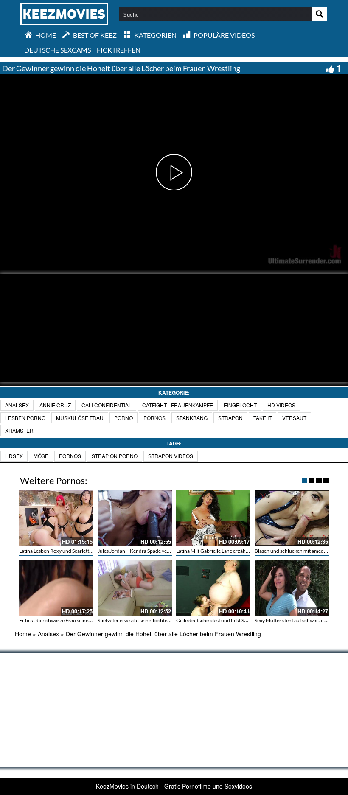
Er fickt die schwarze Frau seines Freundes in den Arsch (80, 620)
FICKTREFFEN (118, 50)
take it (262, 417)
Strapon (230, 417)
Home (23, 634)
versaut (294, 417)
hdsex (14, 455)
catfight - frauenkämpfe (177, 405)
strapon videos (170, 455)
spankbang (192, 417)
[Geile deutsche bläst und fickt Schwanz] (213, 588)
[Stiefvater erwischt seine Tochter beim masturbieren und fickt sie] (135, 588)
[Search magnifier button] (319, 14)
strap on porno (115, 455)
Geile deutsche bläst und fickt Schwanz (218, 620)
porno (123, 417)
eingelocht (240, 405)
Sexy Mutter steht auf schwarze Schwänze (301, 620)
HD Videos (281, 405)
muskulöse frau (80, 417)
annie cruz (55, 405)
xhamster (19, 430)
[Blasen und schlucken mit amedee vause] (292, 518)
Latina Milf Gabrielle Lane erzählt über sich (223, 551)
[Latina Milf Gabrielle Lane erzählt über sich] (213, 518)
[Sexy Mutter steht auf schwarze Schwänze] (292, 588)
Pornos (70, 455)
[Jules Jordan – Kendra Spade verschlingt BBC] (135, 518)
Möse (41, 455)
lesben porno (25, 417)
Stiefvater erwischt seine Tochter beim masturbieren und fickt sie (168, 620)
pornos (154, 417)
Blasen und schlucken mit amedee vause (298, 551)
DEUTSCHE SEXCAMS (57, 50)
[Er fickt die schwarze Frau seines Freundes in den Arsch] (56, 588)
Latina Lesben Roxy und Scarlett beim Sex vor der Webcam (83, 551)
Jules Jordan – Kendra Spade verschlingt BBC (147, 551)
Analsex (17, 405)
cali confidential (106, 405)
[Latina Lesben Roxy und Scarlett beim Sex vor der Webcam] (56, 518)
